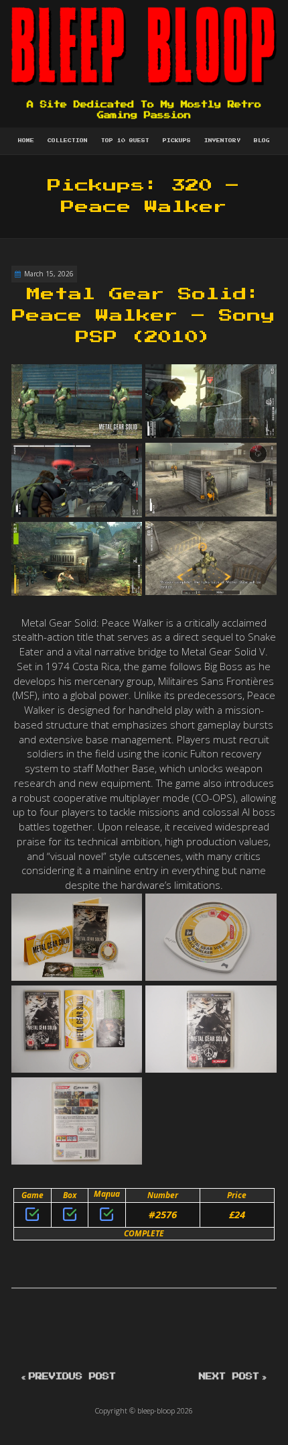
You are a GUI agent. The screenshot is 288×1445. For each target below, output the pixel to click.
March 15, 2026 (49, 273)
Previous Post (72, 1376)
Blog (262, 141)
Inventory (222, 141)
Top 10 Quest (125, 141)
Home (26, 141)
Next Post (229, 1376)
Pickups (177, 141)
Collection (68, 141)
